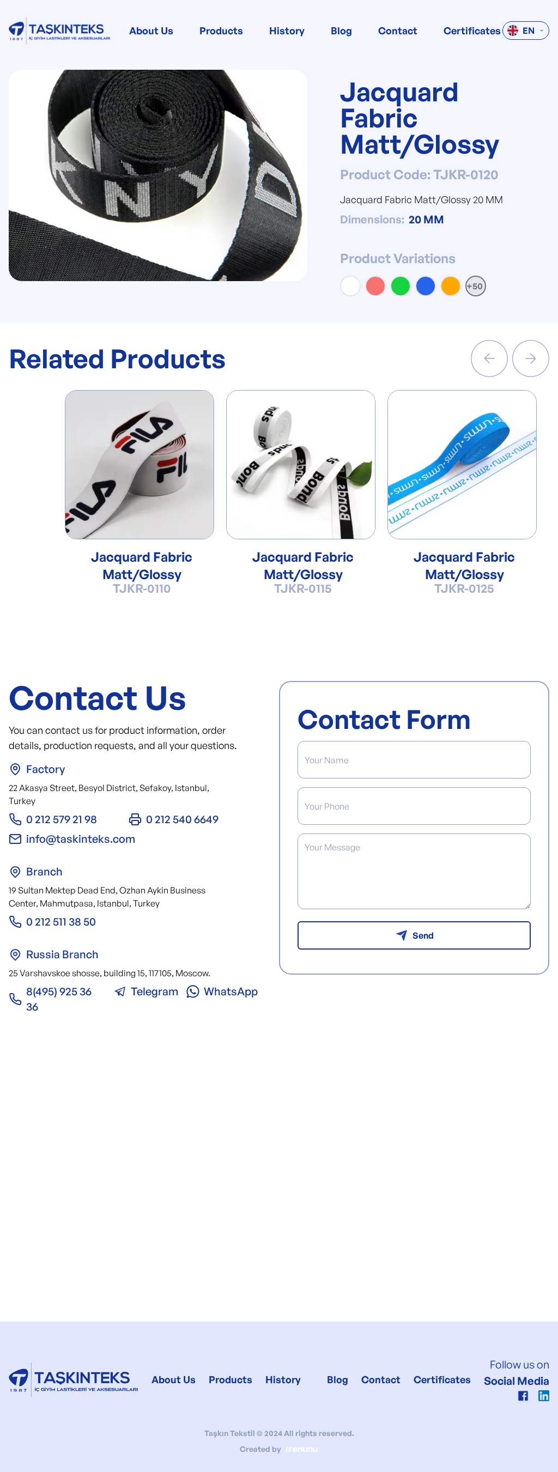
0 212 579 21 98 (61, 819)
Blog (341, 31)
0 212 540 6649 (182, 819)
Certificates (472, 31)
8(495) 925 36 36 (59, 998)
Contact (397, 31)
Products (221, 31)
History (287, 31)
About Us (151, 31)
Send (423, 935)
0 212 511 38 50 (61, 921)
